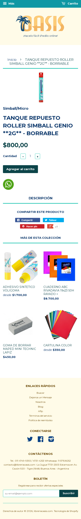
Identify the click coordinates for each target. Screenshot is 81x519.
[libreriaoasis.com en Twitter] (30, 440)
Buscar (40, 392)
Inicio (12, 60)
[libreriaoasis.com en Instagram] (51, 440)
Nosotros (40, 401)
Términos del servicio (40, 415)
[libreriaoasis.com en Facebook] (40, 440)
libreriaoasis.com (43, 511)
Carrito (72, 3)
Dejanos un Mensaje (40, 397)
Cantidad (10, 156)
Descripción (40, 198)
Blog (40, 406)
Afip (40, 411)
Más (11, 3)
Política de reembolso (40, 420)
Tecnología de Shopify (66, 511)
